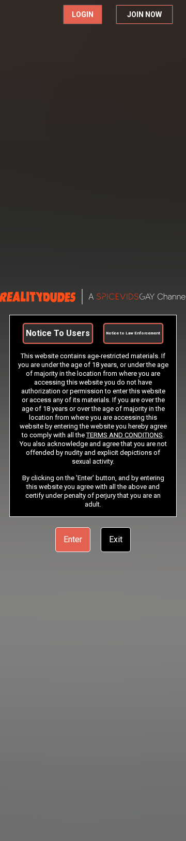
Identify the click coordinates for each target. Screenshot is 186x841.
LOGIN (83, 14)
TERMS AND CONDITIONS (124, 435)
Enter (73, 539)
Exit (115, 539)
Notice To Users (58, 333)
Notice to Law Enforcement (133, 333)
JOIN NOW (144, 14)
